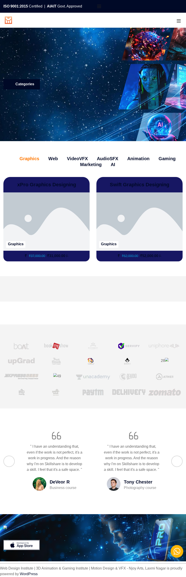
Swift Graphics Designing (139, 184)
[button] (9, 461)
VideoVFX (77, 158)
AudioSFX (107, 158)
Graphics (29, 158)
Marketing (91, 164)
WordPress (29, 574)
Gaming (167, 158)
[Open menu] (99, 6)
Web (53, 158)
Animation (138, 158)
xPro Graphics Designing (46, 184)
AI (113, 164)
